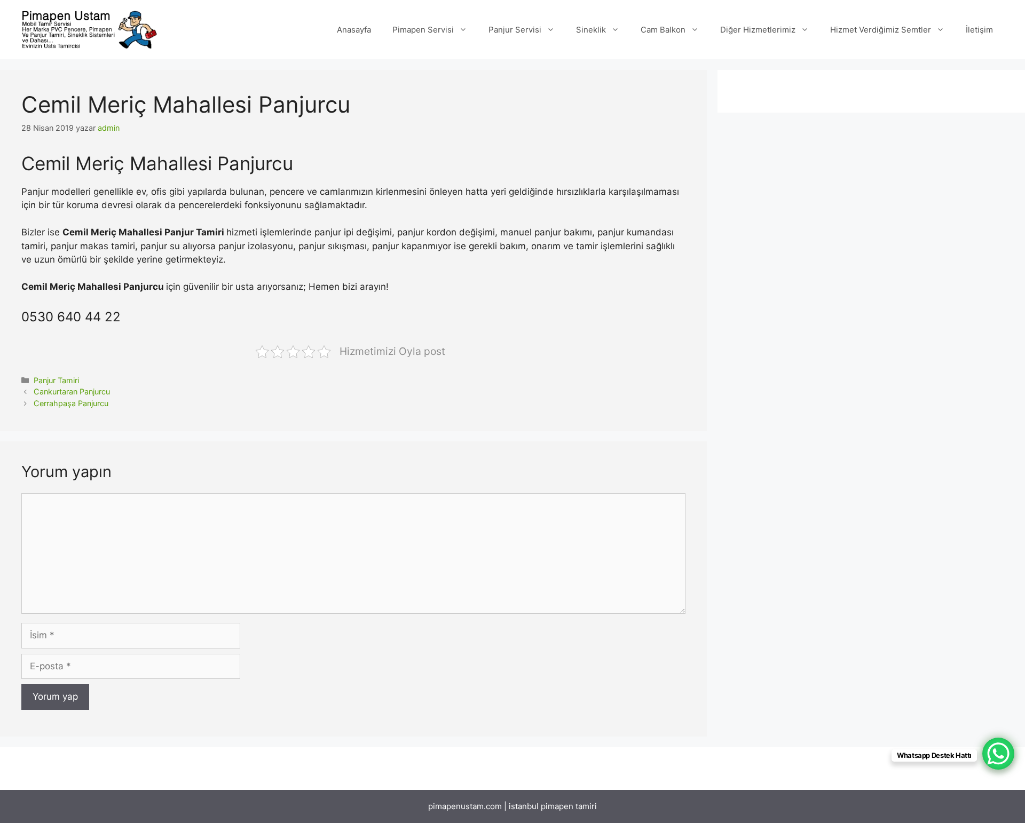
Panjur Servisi (514, 30)
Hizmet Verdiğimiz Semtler (880, 30)
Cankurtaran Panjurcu (72, 391)
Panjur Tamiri (56, 380)
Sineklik (591, 30)
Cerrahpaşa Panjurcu (71, 403)
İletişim (979, 30)
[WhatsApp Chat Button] (998, 754)
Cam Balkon (663, 30)
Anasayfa (354, 30)
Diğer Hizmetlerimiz (757, 30)
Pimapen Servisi (423, 30)
